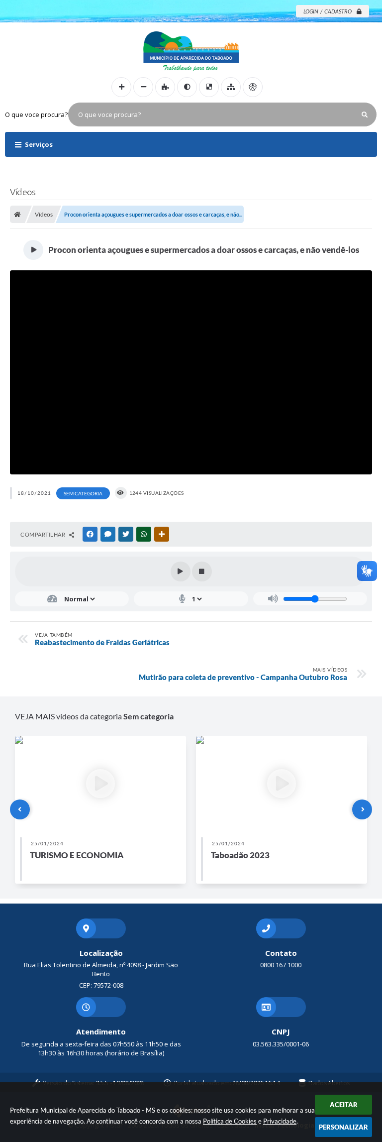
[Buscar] (364, 114)
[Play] (181, 571)
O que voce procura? (36, 114)
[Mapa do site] (231, 87)
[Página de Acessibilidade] (253, 87)
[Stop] (202, 571)
